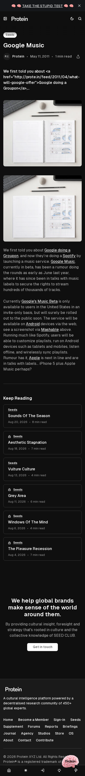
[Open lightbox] (75, 181)
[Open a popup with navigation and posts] (5, 18)
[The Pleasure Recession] (42, 549)
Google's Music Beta (39, 301)
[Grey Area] (42, 496)
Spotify (69, 256)
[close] (79, 5)
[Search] (80, 18)
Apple (34, 358)
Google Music (63, 261)
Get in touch (42, 647)
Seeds (12, 409)
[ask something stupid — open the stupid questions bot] (70, 761)
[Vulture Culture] (42, 469)
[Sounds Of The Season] (42, 416)
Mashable (50, 329)
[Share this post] (78, 56)
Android (33, 324)
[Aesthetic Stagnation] (42, 442)
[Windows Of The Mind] (42, 522)
